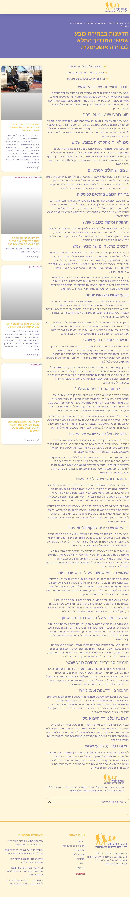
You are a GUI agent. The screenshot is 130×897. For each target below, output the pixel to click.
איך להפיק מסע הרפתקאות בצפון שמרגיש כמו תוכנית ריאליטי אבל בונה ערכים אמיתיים (24, 871)
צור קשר (80, 867)
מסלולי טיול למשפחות (74, 846)
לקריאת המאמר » (31, 167)
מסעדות (81, 859)
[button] (5, 7)
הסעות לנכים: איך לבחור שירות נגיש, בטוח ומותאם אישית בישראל (24, 127)
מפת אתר (80, 874)
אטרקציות (80, 850)
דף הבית (125, 23)
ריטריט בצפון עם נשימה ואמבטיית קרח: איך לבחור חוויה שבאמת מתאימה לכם (23, 241)
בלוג (117, 23)
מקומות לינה (78, 854)
